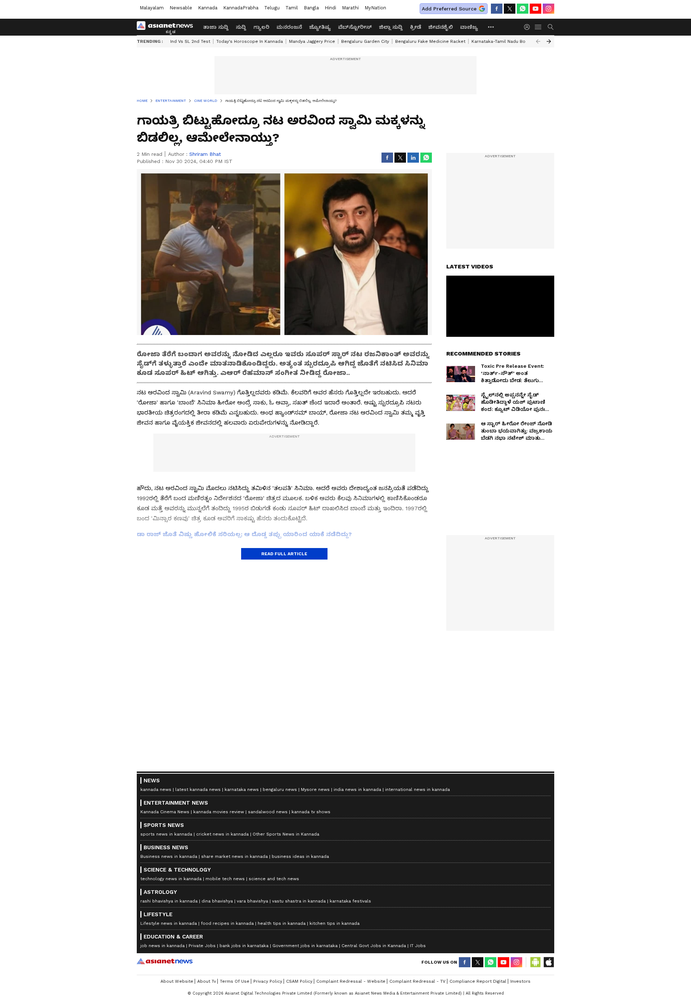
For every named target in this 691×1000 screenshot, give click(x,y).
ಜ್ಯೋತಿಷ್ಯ (320, 27)
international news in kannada (417, 789)
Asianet (165, 961)
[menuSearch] (551, 27)
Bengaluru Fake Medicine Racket (430, 41)
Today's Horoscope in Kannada (249, 41)
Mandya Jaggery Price (312, 41)
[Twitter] (509, 9)
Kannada (207, 7)
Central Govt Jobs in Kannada (374, 945)
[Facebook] (496, 9)
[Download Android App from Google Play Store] (535, 962)
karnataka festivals (350, 901)
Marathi (350, 7)
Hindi (330, 7)
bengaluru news (280, 789)
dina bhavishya (217, 901)
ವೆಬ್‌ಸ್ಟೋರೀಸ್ (355, 27)
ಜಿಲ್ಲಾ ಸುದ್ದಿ (391, 27)
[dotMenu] (491, 26)
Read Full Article (284, 553)
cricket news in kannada (222, 834)
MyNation (375, 7)
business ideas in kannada (300, 856)
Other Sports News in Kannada (286, 834)
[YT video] (535, 9)
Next (548, 41)
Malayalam (152, 7)
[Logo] (167, 27)
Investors (520, 981)
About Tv (206, 981)
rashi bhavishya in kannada (169, 901)
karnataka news (242, 789)
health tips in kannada (282, 923)
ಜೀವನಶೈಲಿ (440, 27)
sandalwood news (268, 811)
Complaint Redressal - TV (417, 981)
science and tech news (274, 878)
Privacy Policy (267, 981)
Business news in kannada (168, 856)
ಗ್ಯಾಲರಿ (261, 27)
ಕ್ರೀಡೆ (415, 27)
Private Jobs (202, 945)
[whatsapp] (522, 9)
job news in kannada (162, 945)
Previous (538, 41)
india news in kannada (357, 789)
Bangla (311, 7)
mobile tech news (225, 878)
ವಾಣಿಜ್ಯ (469, 27)
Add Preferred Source (449, 9)
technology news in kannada (171, 878)
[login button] (528, 27)
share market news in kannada (234, 856)
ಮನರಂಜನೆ (289, 27)
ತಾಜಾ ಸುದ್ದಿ (216, 27)
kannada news (155, 789)
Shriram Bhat (205, 154)
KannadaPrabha (240, 7)
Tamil (291, 7)
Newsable (181, 7)
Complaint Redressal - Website (350, 981)
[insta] (548, 9)
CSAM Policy (299, 981)
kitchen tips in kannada (335, 923)
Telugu (272, 7)
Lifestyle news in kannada (168, 923)
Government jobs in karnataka (305, 945)
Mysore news (315, 789)
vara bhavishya (252, 901)
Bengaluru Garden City (365, 41)
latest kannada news (198, 789)
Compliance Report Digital (478, 981)
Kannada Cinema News (164, 811)
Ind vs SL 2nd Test (190, 41)
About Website (177, 981)
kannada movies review (218, 811)
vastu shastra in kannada (299, 901)
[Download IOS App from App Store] (548, 962)
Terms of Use (234, 981)
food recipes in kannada (227, 923)
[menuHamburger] (538, 27)
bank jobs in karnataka (244, 945)
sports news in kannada (166, 834)
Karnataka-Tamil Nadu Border (503, 41)
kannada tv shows (311, 811)
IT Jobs (418, 945)
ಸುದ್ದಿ (241, 27)
